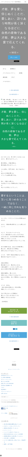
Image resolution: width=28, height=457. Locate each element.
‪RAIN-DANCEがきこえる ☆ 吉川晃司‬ (13, 434)
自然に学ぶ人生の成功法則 (7, 383)
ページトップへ (16, 369)
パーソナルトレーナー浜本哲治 (11, 1)
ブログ (13, 77)
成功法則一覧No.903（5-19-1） (14, 310)
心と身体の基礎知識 (5, 377)
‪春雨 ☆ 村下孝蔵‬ (8, 444)
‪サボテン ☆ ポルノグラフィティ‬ (12, 426)
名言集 (20, 73)
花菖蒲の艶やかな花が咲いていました (13, 436)
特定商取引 (3, 389)
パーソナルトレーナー (8, 73)
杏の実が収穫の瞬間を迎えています (13, 424)
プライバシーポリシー (6, 391)
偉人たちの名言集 (5, 381)
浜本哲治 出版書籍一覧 (6, 385)
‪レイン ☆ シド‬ (7, 430)
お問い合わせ (4, 393)
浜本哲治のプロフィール (6, 375)
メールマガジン (7, 81)
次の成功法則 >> (14, 94)
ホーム (4, 68)
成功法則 (5, 77)
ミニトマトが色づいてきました (11, 432)
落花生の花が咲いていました (11, 428)
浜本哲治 (12, 68)
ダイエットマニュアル (6, 379)
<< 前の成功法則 (14, 90)
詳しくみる (14, 57)
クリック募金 (4, 413)
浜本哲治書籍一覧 (14, 322)
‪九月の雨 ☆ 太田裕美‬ (9, 438)
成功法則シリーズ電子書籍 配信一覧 (14, 335)
